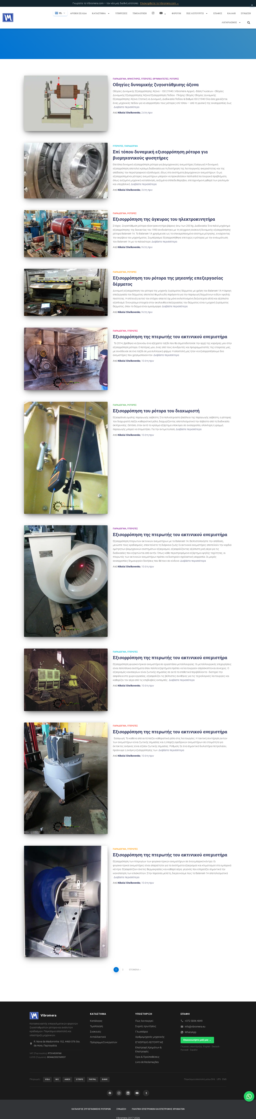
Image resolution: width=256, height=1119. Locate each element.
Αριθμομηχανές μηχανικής (150, 1036)
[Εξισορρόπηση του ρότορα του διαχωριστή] (66, 458)
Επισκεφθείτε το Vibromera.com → (159, 3)
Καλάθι (231, 13)
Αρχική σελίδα (78, 13)
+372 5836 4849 (194, 1020)
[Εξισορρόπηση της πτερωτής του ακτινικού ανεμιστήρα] (66, 359)
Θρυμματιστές (161, 79)
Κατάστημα (99, 13)
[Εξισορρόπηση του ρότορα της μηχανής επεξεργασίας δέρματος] (66, 292)
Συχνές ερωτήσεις (145, 1026)
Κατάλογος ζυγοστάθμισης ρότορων (91, 1109)
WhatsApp (190, 1032)
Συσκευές (95, 1031)
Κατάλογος (96, 1020)
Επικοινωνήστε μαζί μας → (197, 1040)
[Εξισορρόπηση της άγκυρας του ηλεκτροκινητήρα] (66, 233)
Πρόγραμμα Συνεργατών (103, 1042)
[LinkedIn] (128, 1093)
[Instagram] (153, 13)
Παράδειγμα (119, 79)
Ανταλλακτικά (98, 1036)
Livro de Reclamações (147, 1062)
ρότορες (174, 79)
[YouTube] (137, 1093)
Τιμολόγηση (140, 13)
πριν (147, 112)
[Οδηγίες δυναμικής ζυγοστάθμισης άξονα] (66, 103)
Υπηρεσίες (121, 13)
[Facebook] (110, 1093)
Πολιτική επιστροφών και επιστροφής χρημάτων (158, 1109)
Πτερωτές (146, 79)
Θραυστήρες (133, 79)
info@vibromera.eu (195, 1026)
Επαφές (217, 13)
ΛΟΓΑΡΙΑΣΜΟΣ (229, 22)
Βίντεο (163, 13)
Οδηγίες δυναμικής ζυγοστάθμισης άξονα (156, 84)
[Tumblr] (146, 1093)
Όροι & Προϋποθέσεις (147, 1056)
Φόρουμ (176, 13)
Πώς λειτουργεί (195, 13)
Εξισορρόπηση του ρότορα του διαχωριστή (156, 411)
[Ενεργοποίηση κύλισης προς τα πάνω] (249, 1112)
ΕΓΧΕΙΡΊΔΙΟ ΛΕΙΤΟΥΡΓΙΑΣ (149, 1042)
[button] (108, 13)
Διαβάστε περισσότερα (126, 107)
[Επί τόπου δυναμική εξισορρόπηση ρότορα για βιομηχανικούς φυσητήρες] (66, 170)
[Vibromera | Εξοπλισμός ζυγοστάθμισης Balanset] (8, 17)
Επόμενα (134, 969)
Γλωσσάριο (141, 1031)
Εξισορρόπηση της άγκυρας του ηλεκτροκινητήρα (164, 219)
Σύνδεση (246, 13)
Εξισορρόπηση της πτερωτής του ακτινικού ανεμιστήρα (170, 336)
